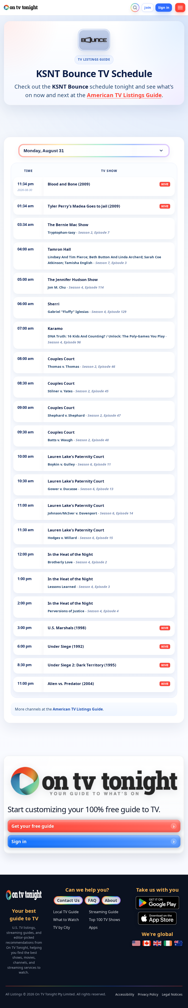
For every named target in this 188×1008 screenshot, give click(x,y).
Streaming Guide (103, 911)
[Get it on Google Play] (157, 902)
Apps (93, 927)
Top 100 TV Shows (104, 919)
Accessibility (124, 994)
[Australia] (178, 943)
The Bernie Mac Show (68, 224)
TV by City (61, 927)
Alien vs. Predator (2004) (71, 683)
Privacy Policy (148, 994)
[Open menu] (180, 7)
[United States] (136, 943)
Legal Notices (172, 994)
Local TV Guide (66, 911)
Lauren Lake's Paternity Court (76, 456)
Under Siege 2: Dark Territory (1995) (82, 665)
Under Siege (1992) (66, 646)
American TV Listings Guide (124, 95)
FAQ (92, 900)
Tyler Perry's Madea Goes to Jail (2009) (84, 206)
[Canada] (147, 943)
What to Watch (66, 919)
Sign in (163, 7)
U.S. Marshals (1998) (67, 627)
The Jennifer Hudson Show (73, 279)
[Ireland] (168, 943)
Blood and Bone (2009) (69, 184)
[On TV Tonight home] (94, 781)
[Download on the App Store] (157, 918)
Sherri (53, 303)
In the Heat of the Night (70, 554)
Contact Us (68, 900)
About (111, 900)
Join (147, 7)
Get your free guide (32, 826)
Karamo (55, 328)
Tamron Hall (59, 249)
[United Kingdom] (157, 943)
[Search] (135, 7)
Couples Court (61, 358)
